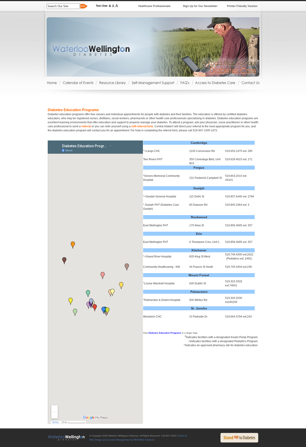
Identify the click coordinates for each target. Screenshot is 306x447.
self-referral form (142, 126)
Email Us (182, 435)
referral (86, 126)
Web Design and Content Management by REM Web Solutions (121, 439)
